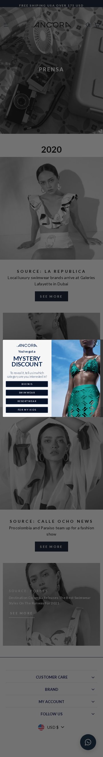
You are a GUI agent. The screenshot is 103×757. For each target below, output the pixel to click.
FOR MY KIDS (27, 410)
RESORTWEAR (27, 401)
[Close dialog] (96, 343)
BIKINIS (26, 384)
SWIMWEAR (27, 392)
